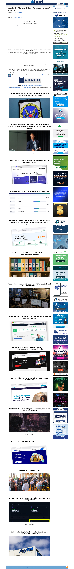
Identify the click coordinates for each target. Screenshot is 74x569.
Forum (49, 4)
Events (37, 4)
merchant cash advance (26, 85)
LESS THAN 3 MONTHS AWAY (29, 471)
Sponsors (42, 4)
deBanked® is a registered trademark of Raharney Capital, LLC (20, 567)
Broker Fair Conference (44, 74)
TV (28, 4)
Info (46, 4)
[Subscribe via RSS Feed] (67, 567)
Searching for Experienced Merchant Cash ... (60, 12)
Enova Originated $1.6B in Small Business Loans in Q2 (29, 442)
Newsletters (32, 4)
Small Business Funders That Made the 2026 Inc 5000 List (29, 191)
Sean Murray (19, 12)
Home (20, 4)
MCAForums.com (18, 17)
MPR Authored (34, 85)
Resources (24, 4)
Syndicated (39, 85)
